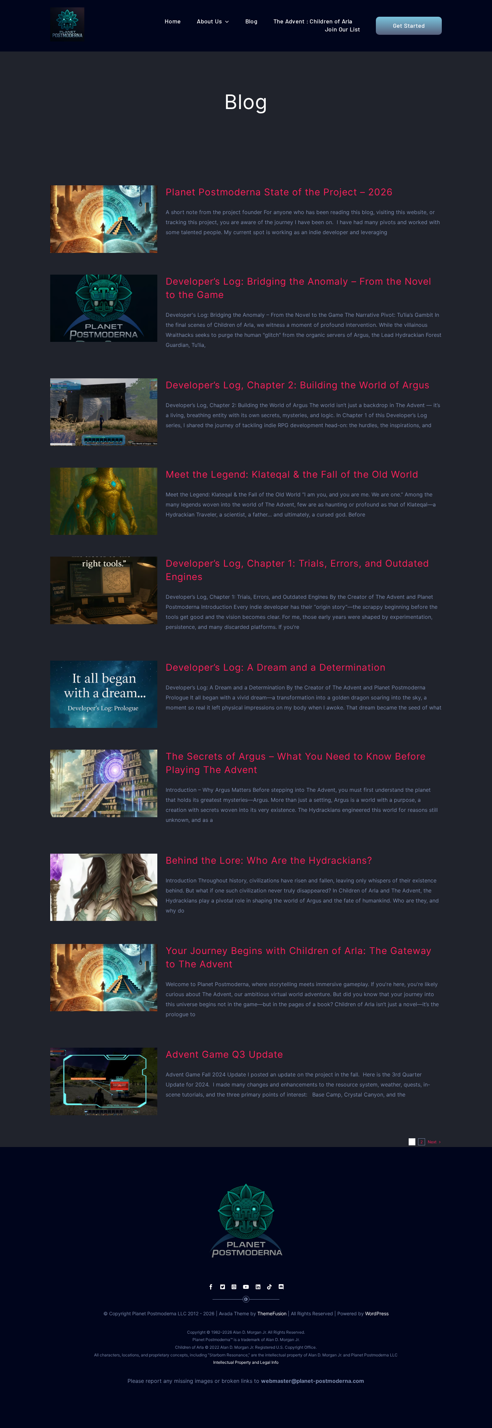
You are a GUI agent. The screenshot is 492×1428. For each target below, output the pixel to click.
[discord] (281, 1287)
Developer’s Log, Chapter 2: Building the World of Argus (298, 385)
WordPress (377, 1313)
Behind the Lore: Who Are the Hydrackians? (269, 860)
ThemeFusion (271, 1313)
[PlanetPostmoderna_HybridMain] (67, 10)
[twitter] (222, 1287)
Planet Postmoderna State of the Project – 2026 (279, 192)
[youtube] (246, 1287)
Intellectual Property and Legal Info (245, 1362)
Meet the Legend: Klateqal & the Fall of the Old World (292, 474)
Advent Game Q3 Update (224, 1054)
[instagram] (234, 1287)
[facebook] (211, 1287)
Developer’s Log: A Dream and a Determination (276, 667)
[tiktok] (269, 1287)
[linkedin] (258, 1287)
